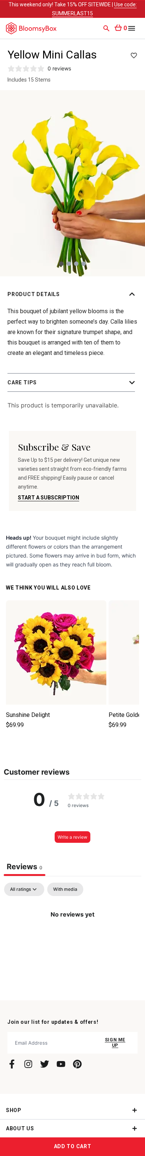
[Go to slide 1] (61, 263)
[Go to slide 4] (83, 263)
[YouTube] (61, 1064)
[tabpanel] (72, 939)
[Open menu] (131, 28)
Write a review (72, 837)
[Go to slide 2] (69, 263)
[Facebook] (11, 1064)
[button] (72, 294)
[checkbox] (65, 889)
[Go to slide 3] (76, 263)
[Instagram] (28, 1064)
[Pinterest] (77, 1064)
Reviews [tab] (24, 866)
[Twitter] (44, 1064)
